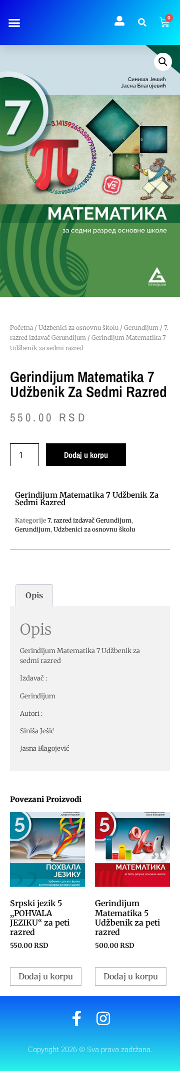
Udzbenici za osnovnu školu (78, 327)
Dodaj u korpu (86, 454)
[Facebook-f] (76, 1018)
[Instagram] (103, 1018)
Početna (21, 327)
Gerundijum (141, 327)
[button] (14, 22)
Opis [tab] (34, 595)
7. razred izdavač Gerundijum (90, 520)
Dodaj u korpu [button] (45, 976)
